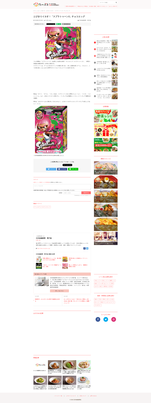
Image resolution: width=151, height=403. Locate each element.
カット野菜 (100, 302)
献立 (101, 286)
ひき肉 (111, 299)
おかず (96, 286)
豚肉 (104, 299)
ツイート (52, 169)
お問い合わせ (93, 395)
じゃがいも (107, 302)
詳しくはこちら (59, 290)
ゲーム (35, 206)
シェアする (63, 169)
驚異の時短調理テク (71, 6)
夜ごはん (104, 283)
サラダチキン (98, 305)
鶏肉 (96, 299)
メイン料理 (110, 283)
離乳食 (105, 286)
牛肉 (100, 299)
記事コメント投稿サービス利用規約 (41, 182)
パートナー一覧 (58, 395)
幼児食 (110, 286)
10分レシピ (104, 280)
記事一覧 (38, 240)
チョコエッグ (47, 206)
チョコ (40, 206)
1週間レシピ (112, 280)
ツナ (113, 302)
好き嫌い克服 (92, 6)
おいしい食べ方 (113, 6)
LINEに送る (74, 169)
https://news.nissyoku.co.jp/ (43, 248)
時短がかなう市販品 (83, 6)
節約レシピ (97, 283)
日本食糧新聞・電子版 (85, 20)
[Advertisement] (62, 333)
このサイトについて (71, 395)
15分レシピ (97, 280)
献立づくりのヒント (102, 6)
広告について (83, 395)
